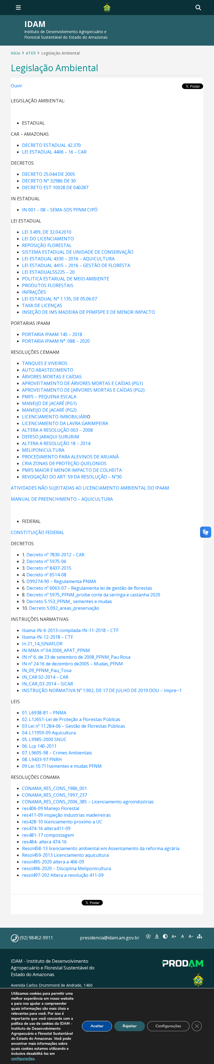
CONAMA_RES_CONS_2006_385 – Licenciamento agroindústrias (88, 802)
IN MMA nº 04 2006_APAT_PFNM (56, 650)
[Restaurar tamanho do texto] (182, 936)
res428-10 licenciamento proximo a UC (62, 822)
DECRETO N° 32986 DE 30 (49, 181)
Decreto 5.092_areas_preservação (64, 608)
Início (15, 53)
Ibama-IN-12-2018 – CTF (47, 637)
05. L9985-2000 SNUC (44, 739)
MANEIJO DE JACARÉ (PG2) (49, 410)
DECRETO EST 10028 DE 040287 (55, 187)
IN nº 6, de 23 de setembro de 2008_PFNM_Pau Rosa (76, 657)
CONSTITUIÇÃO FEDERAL (37, 532)
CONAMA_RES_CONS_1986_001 (54, 788)
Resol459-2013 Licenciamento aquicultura (65, 855)
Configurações (168, 1026)
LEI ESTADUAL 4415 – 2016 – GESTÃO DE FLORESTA (76, 265)
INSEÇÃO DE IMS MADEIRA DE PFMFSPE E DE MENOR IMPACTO (88, 312)
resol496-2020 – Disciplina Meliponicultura (66, 868)
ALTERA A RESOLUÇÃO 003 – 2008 (57, 430)
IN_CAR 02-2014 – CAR (45, 677)
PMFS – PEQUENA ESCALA (49, 397)
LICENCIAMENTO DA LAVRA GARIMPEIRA (65, 423)
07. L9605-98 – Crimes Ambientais (57, 753)
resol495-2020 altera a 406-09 (53, 862)
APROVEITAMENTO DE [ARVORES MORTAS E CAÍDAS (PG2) (83, 390)
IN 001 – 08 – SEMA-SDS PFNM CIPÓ (60, 210)
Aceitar (97, 1026)
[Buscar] (198, 7)
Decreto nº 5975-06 (46, 561)
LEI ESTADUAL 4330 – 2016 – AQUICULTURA (68, 259)
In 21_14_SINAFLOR (42, 644)
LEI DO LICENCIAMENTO (48, 239)
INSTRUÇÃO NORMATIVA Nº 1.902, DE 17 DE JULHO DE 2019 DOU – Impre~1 (102, 690)
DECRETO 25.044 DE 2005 (48, 174)
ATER (31, 53)
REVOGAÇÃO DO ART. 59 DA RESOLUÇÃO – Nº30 (72, 477)
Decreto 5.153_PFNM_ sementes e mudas (69, 601)
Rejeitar (130, 1026)
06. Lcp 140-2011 (39, 746)
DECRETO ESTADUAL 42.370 (51, 145)
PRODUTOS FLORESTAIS (47, 285)
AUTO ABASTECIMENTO (47, 370)
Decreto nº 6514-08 (46, 575)
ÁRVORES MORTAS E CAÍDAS (52, 377)
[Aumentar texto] (174, 936)
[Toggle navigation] (18, 7)
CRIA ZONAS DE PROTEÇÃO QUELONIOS (64, 463)
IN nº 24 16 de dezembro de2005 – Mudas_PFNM (72, 664)
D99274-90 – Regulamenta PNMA (61, 581)
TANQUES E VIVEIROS (44, 363)
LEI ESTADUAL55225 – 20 (48, 272)
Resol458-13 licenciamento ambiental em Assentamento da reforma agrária (100, 848)
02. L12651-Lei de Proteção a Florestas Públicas (71, 719)
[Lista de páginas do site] (199, 936)
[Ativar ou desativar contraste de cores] (165, 936)
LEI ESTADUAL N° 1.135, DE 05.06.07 (59, 299)
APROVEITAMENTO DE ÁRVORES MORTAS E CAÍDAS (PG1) (82, 383)
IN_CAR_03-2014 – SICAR (47, 684)
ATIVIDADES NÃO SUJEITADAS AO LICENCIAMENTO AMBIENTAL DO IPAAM (90, 488)
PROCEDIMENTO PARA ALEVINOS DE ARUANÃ (70, 457)
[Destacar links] (157, 936)
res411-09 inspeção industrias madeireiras (66, 815)
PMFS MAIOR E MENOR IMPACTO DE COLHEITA (72, 470)
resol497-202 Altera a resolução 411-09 (63, 875)
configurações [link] (22, 1058)
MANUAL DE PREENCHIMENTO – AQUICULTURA (62, 499)
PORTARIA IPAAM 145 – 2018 (52, 334)
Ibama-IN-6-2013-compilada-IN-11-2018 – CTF (70, 630)
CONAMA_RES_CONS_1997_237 (54, 795)
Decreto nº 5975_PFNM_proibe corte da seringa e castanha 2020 (93, 595)
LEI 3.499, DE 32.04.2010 (46, 232)
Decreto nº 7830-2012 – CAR (55, 555)
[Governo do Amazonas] (107, 7)
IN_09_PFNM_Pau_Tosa (46, 670)
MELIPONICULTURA (43, 450)
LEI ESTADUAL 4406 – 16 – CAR (54, 152)
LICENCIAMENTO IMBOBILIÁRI (54, 417)
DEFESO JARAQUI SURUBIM (50, 437)
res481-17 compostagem (48, 835)
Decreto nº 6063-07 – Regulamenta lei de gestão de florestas (89, 588)
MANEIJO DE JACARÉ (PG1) (49, 403)
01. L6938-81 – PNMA (44, 713)
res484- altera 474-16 (44, 842)
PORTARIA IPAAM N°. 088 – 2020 (56, 341)
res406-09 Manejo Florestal (50, 808)
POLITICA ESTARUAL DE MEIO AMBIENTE (65, 279)
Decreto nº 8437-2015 (48, 568)
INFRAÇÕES (34, 292)
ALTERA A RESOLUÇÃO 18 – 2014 (56, 443)
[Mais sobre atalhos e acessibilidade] (148, 936)
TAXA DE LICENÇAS (42, 305)
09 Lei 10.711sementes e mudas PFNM (62, 766)
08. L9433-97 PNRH (42, 759)
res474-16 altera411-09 (46, 828)
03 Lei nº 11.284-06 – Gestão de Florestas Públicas (73, 726)
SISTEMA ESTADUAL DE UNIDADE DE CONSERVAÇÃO (77, 252)
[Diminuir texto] (191, 936)
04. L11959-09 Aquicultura (49, 733)
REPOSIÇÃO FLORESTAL (47, 245)
